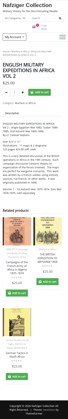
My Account (13, 37)
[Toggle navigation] (62, 37)
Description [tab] (12, 113)
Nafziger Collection (27, 5)
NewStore (49, 409)
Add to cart (42, 92)
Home (6, 51)
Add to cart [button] (19, 293)
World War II (20, 347)
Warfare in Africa (20, 51)
